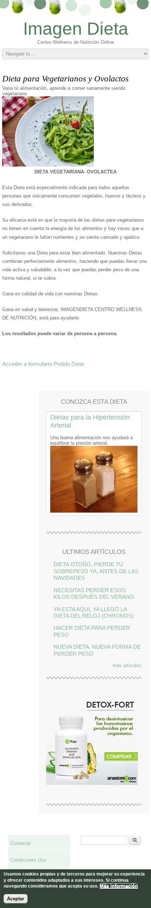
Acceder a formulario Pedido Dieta (43, 364)
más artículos (127, 665)
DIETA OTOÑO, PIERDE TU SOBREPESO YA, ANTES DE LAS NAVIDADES (96, 571)
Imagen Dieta (75, 28)
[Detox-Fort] (92, 783)
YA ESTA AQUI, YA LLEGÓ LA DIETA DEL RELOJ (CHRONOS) (94, 612)
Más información (119, 886)
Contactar (20, 843)
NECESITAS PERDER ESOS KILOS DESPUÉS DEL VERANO (94, 593)
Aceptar (15, 898)
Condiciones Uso (28, 860)
